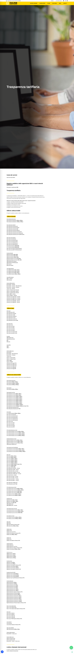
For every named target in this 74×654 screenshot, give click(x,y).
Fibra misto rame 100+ (11, 425)
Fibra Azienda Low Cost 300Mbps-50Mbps (14, 400)
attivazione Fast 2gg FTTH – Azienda (13, 296)
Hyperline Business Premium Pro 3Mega (14, 595)
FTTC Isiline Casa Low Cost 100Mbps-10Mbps (15, 489)
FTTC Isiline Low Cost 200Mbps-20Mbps (14, 518)
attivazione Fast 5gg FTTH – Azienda (13, 298)
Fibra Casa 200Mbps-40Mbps (12, 461)
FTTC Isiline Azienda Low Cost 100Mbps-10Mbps (16, 432)
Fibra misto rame (10, 421)
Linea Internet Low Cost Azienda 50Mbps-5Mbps (16, 450)
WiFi (7, 340)
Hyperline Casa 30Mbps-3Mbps (12, 501)
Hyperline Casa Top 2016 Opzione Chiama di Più (15, 577)
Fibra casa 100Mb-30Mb (11, 466)
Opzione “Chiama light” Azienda (13, 291)
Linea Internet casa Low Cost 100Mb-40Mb (14, 512)
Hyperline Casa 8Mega (11, 562)
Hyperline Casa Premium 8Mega (12, 566)
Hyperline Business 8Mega (12, 582)
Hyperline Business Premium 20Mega (13, 594)
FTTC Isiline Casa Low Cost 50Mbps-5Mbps (15, 488)
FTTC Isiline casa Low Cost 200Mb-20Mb (14, 492)
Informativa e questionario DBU (12, 187)
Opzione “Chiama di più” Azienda (13, 289)
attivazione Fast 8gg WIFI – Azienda (13, 302)
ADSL (8, 346)
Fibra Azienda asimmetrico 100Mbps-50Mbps (15, 221)
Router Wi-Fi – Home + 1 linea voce (13, 641)
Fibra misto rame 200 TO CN (12, 333)
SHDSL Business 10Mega (11, 556)
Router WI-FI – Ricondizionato (12, 353)
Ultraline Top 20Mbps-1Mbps (12, 534)
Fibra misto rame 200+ (11, 426)
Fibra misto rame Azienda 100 (12, 240)
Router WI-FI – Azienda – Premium (13, 287)
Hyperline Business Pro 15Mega (12, 590)
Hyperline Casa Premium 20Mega (13, 567)
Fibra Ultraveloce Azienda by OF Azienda (14, 231)
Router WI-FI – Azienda (11, 284)
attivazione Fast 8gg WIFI (11, 368)
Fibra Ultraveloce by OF (11, 317)
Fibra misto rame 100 (10, 326)
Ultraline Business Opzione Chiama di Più (14, 547)
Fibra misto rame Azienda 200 (12, 241)
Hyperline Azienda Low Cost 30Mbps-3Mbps (15, 441)
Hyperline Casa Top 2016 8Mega (12, 573)
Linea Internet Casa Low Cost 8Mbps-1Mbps (15, 509)
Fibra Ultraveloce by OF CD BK (12, 320)
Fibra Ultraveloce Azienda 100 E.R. (13, 227)
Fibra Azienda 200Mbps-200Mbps (13, 384)
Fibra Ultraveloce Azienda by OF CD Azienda (15, 233)
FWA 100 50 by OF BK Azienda (12, 262)
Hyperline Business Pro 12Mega (12, 589)
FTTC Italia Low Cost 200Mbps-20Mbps (14, 495)
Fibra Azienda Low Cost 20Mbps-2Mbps (14, 393)
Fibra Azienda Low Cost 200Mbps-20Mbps (14, 397)
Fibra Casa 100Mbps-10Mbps (12, 458)
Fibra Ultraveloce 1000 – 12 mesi (13, 469)
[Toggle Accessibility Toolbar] (2, 651)
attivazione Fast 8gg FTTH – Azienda (13, 299)
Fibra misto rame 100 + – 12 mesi (13, 479)
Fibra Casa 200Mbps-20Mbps (12, 460)
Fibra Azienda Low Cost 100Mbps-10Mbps (14, 396)
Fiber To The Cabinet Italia (11, 607)
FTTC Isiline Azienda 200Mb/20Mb (13, 247)
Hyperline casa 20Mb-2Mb (11, 502)
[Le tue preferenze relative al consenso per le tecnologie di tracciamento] (72, 652)
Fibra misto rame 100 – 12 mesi (12, 476)
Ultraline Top (9, 539)
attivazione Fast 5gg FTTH (11, 364)
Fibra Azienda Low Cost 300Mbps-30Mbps (14, 399)
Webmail (52, 0)
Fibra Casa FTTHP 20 (10, 613)
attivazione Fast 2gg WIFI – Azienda (13, 300)
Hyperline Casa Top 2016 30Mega (13, 576)
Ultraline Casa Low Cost (11, 531)
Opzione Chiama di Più (11, 638)
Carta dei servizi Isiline (11, 177)
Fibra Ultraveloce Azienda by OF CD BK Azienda (15, 234)
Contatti (65, 3)
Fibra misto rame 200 (10, 327)
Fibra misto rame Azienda (11, 414)
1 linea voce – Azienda (11, 288)
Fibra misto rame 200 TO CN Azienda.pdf (14, 249)
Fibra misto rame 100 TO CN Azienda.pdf (14, 248)
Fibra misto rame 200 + (11, 330)
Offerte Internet (33, 3)
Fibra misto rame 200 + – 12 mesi (13, 480)
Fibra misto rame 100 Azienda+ (12, 418)
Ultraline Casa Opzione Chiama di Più (13, 533)
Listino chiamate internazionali (12, 650)
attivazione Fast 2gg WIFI (11, 367)
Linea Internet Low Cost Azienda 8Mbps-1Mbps (15, 448)
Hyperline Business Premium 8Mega (13, 593)
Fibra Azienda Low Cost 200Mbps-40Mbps (14, 401)
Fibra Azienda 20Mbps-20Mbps (12, 389)
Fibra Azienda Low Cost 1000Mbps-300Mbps (15, 404)
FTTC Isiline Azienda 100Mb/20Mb (13, 245)
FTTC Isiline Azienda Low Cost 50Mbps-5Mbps (15, 431)
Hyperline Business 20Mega (12, 583)
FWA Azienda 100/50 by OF (11, 444)
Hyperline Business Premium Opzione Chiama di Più (16, 602)
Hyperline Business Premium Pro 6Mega (14, 597)
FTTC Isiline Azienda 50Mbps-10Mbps (14, 413)
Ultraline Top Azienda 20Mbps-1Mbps (13, 549)
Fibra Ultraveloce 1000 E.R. (12, 316)
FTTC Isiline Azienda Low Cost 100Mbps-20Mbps (16, 434)
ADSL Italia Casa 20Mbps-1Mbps (13, 525)
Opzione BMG (9, 360)
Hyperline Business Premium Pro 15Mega (14, 601)
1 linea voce (9, 356)
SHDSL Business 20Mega (11, 557)
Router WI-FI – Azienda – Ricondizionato (14, 285)
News (60, 3)
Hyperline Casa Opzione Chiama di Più (14, 565)
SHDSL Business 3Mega (11, 553)
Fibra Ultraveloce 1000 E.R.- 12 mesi (13, 472)
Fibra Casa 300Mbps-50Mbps (12, 462)
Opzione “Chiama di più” (11, 359)
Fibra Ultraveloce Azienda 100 (12, 226)
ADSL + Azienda (10, 278)
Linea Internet (9, 623)
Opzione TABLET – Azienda (12, 295)
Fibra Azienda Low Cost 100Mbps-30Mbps (14, 403)
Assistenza (54, 3)
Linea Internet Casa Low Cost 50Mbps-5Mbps (15, 511)
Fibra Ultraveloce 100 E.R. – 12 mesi (13, 468)
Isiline (48, 3)
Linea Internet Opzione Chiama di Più (13, 624)
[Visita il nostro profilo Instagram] (65, 1)
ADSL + (8, 347)
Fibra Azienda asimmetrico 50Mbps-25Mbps (15, 220)
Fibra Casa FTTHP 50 (10, 614)
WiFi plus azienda (10, 265)
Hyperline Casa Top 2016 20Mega (13, 575)
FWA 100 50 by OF (10, 337)
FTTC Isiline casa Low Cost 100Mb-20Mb (14, 491)
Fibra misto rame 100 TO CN (12, 331)
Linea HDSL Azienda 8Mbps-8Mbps (13, 272)
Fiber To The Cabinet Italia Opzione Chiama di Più (16, 608)
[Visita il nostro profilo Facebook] (63, 1)
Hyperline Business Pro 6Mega (12, 586)
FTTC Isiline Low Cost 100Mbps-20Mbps (14, 517)
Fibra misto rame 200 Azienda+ (12, 420)
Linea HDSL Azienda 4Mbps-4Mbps (13, 271)
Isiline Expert (42, 3)
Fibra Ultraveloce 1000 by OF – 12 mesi (14, 473)
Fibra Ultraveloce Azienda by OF (13, 407)
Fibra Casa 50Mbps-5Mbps (12, 457)
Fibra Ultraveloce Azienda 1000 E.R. (13, 230)
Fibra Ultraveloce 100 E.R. (11, 313)
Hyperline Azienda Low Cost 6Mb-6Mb (14, 258)
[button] (71, 647)
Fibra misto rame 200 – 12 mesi (12, 477)
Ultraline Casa (9, 530)
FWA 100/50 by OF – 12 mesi (12, 505)
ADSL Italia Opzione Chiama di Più (13, 524)
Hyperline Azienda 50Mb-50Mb (12, 255)
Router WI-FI (9, 352)
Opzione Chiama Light (11, 639)
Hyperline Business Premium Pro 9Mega (14, 598)
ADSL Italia (9, 523)
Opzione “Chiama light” (11, 357)
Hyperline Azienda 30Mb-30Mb (12, 254)
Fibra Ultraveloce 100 (10, 312)
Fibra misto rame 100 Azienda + (12, 243)
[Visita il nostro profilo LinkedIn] (67, 1)
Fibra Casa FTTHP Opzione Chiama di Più (14, 618)
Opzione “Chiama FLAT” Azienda (13, 292)
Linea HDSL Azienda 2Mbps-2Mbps (13, 269)
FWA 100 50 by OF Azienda (11, 261)
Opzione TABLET (10, 361)
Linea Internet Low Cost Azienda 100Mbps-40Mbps (16, 451)
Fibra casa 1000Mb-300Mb (11, 465)
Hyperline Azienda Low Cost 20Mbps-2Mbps (15, 442)
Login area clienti (59, 0)
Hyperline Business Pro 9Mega (12, 587)
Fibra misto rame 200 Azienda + (12, 244)
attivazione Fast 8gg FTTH (11, 365)
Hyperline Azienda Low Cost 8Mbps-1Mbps (15, 440)
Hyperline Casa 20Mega (11, 563)
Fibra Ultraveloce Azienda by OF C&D (13, 408)
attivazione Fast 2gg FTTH (11, 363)
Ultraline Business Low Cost (12, 546)
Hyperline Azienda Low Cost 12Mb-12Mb (14, 259)
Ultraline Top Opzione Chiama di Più (13, 540)
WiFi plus (8, 341)
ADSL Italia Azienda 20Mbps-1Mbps (13, 629)
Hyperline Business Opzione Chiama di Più (14, 591)
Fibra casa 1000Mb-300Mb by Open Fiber (14, 464)
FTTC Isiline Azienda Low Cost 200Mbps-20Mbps (16, 435)
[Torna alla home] (12, 3)
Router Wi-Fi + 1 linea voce (12, 633)
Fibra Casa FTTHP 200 (11, 617)
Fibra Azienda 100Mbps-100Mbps (13, 383)
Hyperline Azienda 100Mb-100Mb (13, 257)
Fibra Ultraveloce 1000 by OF (12, 482)
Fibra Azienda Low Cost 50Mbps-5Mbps (14, 395)
